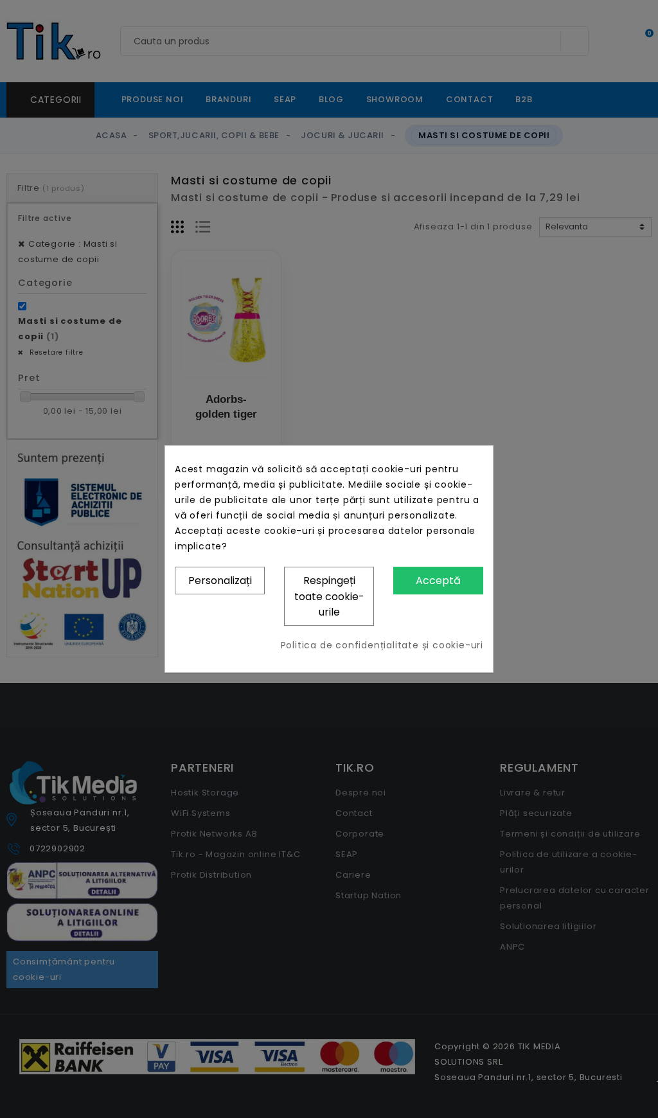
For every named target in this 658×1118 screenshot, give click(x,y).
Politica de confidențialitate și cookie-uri (382, 645)
